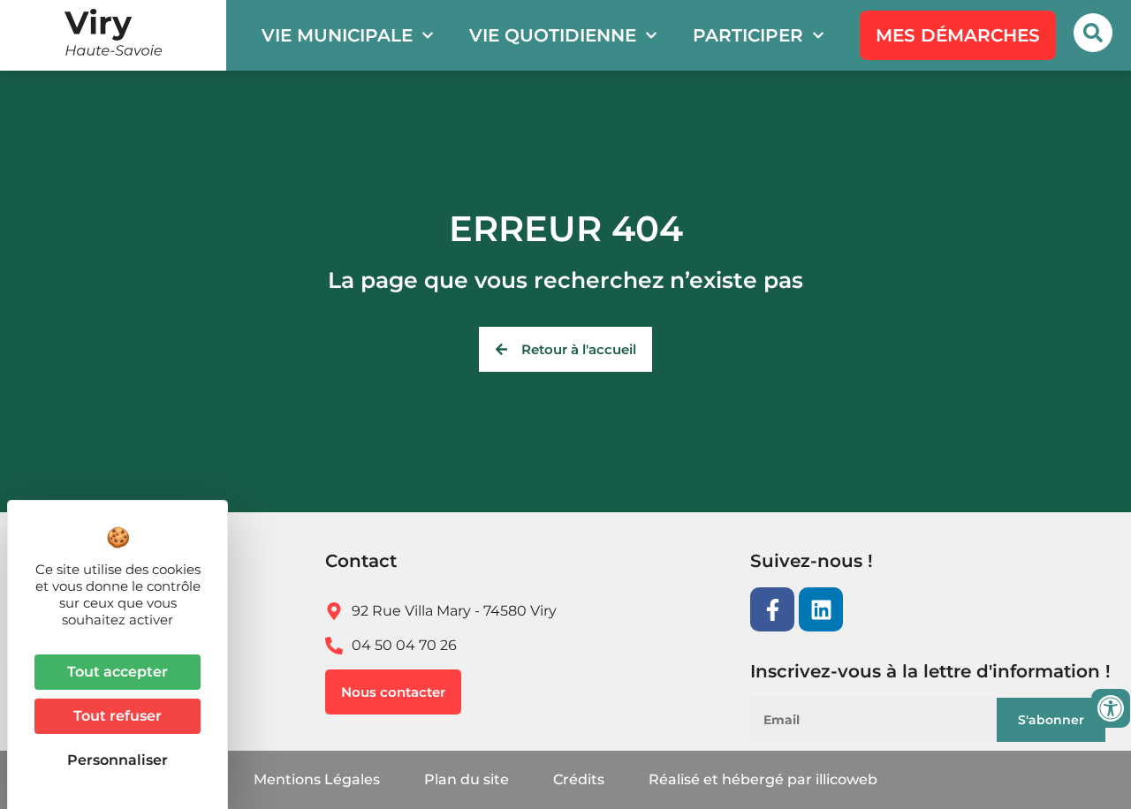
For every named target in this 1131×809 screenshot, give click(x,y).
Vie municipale (337, 35)
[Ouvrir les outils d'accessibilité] (1110, 708)
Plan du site (466, 779)
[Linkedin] (821, 609)
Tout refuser (117, 715)
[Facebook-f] (772, 609)
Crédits (578, 779)
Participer (748, 35)
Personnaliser (117, 760)
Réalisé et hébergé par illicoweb (763, 779)
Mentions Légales (317, 779)
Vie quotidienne (552, 35)
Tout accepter (117, 671)
